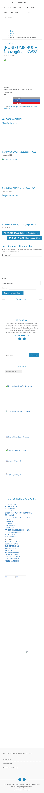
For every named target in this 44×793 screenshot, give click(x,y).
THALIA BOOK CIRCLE (13, 532)
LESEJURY (8, 519)
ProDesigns (26, 790)
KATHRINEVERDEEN (12, 552)
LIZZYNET (8, 523)
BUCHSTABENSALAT (12, 546)
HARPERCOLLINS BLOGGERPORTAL (18, 517)
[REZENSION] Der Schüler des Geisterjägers (21, 233)
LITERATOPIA (9, 521)
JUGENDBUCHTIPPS (12, 548)
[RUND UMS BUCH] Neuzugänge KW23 (24, 238)
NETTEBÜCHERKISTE (12, 557)
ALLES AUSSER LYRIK (12, 542)
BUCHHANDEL (10, 509)
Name (4, 278)
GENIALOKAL (9, 515)
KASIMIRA (8, 550)
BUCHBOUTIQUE (11, 506)
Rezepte (27, 12)
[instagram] (19, 338)
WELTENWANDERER (12, 561)
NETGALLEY (9, 528)
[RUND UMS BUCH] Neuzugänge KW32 (19, 151)
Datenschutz (7, 764)
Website (4, 288)
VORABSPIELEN (10, 536)
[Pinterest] (24, 779)
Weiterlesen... (22, 335)
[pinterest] (24, 338)
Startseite (8, 2)
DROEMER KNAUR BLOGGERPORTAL (18, 513)
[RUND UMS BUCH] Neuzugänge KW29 (19, 224)
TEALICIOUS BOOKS (12, 559)
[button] (17, 98)
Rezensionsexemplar (26, 106)
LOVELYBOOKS (10, 526)
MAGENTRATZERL (11, 554)
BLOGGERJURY (10, 504)
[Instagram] (19, 779)
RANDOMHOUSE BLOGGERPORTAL (17, 530)
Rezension (31, 7)
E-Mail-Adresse (7, 283)
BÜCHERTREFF (10, 511)
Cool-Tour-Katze (11, 12)
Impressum (21, 2)
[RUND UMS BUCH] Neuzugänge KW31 (19, 188)
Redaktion (8, 18)
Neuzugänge (9, 43)
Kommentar (6, 255)
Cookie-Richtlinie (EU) (10, 768)
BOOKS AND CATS (11, 544)
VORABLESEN (10, 534)
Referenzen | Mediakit (13, 7)
